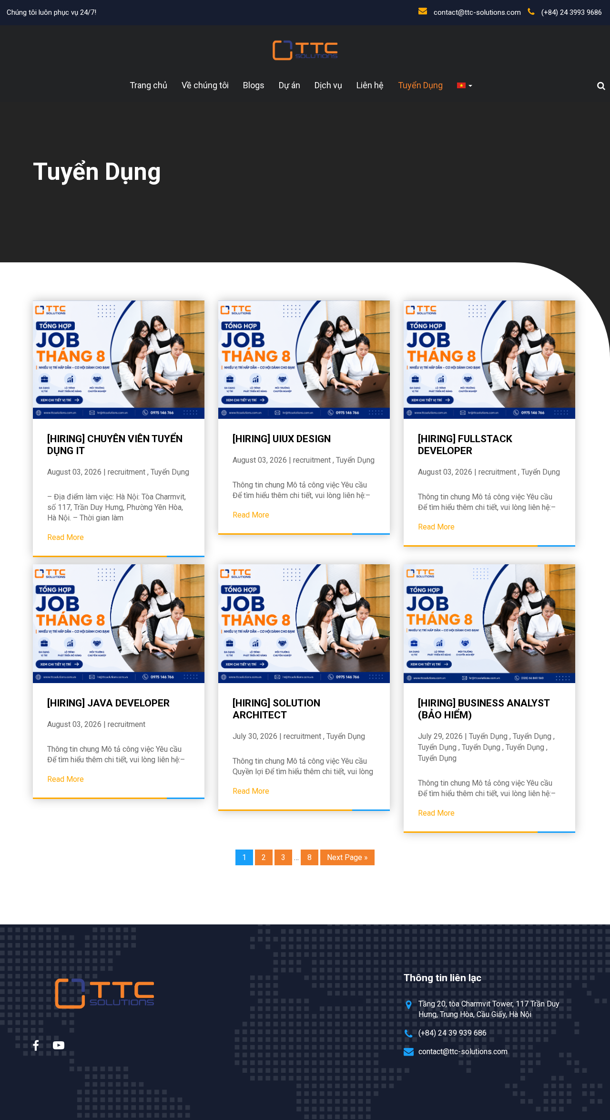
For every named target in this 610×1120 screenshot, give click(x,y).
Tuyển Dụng (420, 85)
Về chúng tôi (205, 85)
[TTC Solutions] (305, 50)
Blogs (253, 85)
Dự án (289, 85)
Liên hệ (370, 85)
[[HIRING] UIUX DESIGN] (304, 360)
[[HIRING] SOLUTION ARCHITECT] (304, 623)
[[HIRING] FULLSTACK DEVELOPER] (489, 360)
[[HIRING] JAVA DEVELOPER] (118, 623)
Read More (65, 537)
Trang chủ (148, 85)
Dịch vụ (328, 85)
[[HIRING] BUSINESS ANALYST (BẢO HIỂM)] (489, 623)
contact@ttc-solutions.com (477, 12)
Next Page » (347, 857)
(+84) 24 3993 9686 (571, 12)
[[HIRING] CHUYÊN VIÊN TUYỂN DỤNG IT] (118, 360)
